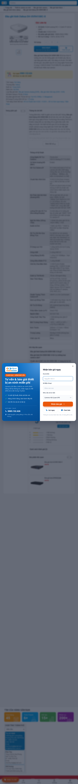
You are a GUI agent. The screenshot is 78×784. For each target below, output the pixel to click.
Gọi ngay (51, 410)
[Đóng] (73, 366)
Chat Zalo (67, 410)
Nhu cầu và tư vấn (49, 393)
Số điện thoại (47, 383)
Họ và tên (46, 374)
